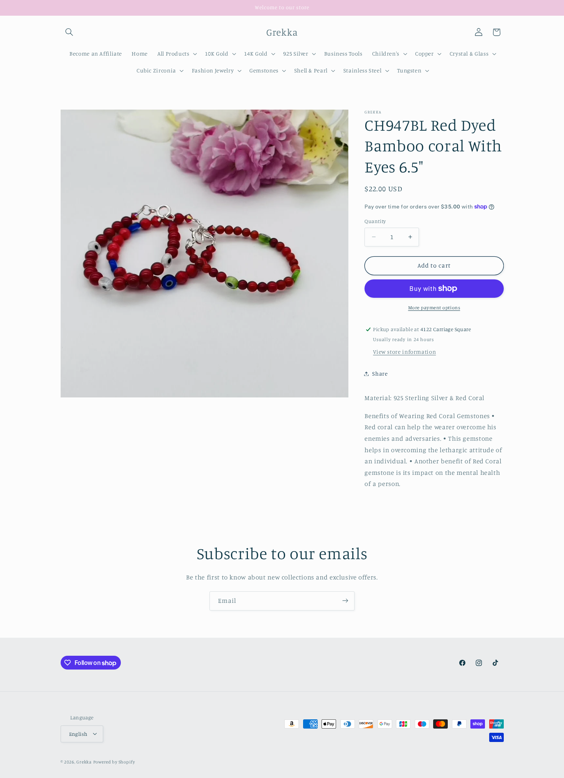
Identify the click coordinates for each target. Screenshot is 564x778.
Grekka (83, 761)
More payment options (434, 307)
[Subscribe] (345, 600)
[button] (69, 32)
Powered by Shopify (114, 761)
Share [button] (380, 373)
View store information (404, 351)
